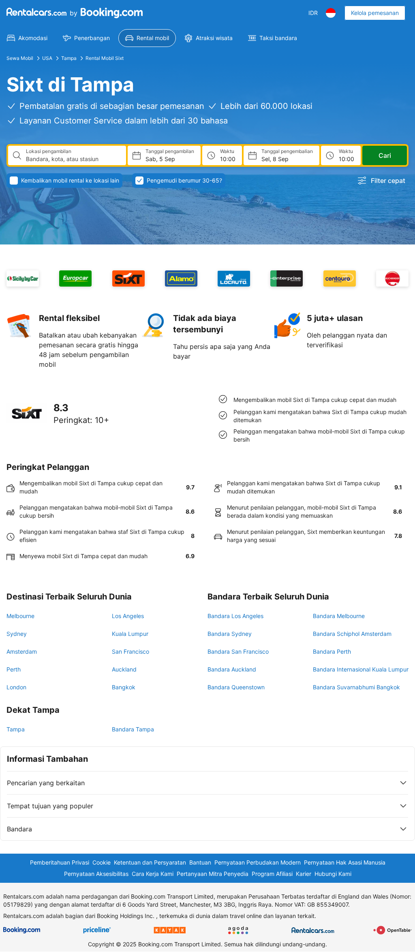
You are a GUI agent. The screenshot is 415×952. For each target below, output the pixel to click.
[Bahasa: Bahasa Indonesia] (330, 13)
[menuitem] (27, 38)
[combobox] (73, 159)
